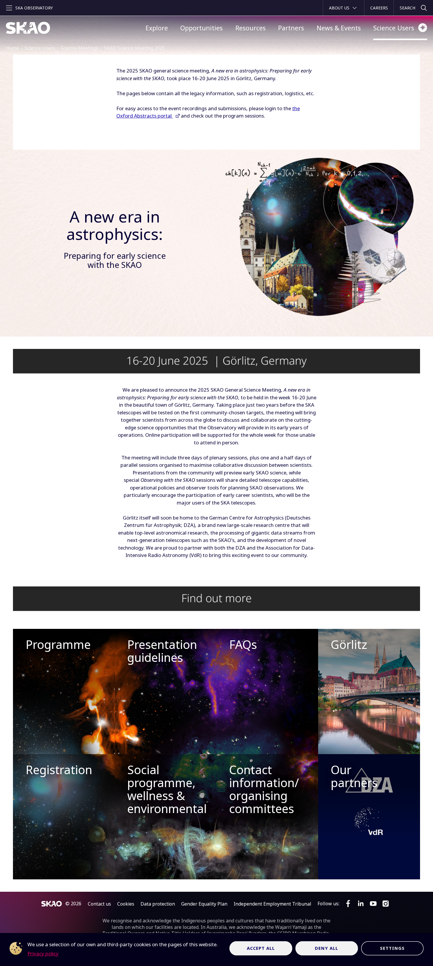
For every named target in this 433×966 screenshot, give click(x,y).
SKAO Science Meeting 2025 (134, 48)
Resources (250, 28)
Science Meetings (80, 48)
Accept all (261, 948)
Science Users (393, 28)
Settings (392, 948)
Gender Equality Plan (204, 904)
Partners (291, 28)
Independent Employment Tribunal (272, 904)
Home (12, 48)
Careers (379, 8)
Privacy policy (43, 953)
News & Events (339, 28)
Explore (157, 28)
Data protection (158, 904)
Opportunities (201, 28)
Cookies (125, 904)
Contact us (99, 904)
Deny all (326, 948)
